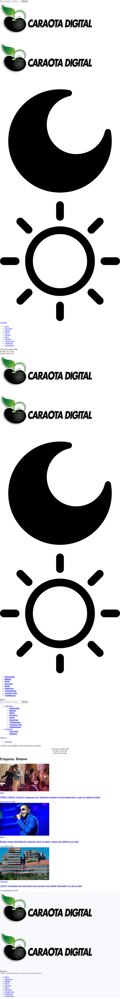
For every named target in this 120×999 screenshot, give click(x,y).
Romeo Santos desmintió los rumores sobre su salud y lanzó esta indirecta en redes (39, 841)
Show (2, 793)
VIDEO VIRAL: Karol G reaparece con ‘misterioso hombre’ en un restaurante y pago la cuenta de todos (50, 797)
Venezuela (4, 882)
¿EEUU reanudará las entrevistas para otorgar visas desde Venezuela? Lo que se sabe (41, 886)
